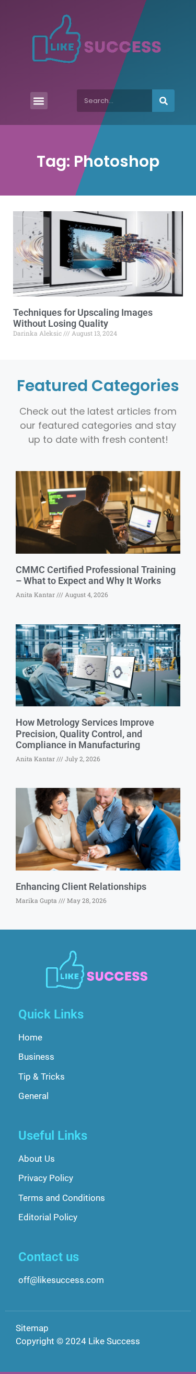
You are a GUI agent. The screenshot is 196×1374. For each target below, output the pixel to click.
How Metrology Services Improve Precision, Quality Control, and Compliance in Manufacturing (85, 733)
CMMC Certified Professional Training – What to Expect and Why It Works (96, 575)
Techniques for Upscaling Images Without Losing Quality (83, 318)
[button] (39, 100)
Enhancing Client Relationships (81, 886)
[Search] (163, 100)
